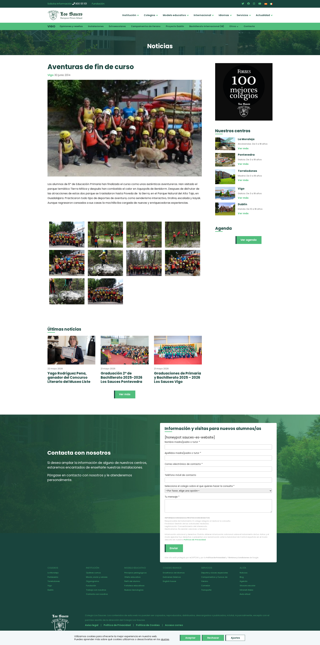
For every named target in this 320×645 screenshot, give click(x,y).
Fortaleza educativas (134, 585)
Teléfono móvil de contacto (180, 475)
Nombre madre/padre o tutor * (182, 442)
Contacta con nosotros (97, 594)
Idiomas (224, 15)
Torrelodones (54, 581)
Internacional (202, 15)
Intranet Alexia (246, 590)
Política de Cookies (148, 625)
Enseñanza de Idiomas (174, 572)
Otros (232, 26)
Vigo (51, 26)
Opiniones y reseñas (71, 26)
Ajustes (235, 637)
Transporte (206, 590)
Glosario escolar (247, 585)
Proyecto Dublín (175, 26)
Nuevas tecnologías (134, 590)
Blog (242, 577)
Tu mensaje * (172, 496)
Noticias (244, 572)
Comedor (205, 585)
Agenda (243, 581)
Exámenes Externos (172, 577)
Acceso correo (174, 625)
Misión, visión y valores (97, 577)
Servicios (242, 15)
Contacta (249, 26)
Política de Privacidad (195, 539)
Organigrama (92, 581)
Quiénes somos (93, 572)
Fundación (98, 3)
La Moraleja (53, 572)
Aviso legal (91, 625)
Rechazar (213, 637)
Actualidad (263, 15)
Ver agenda (248, 240)
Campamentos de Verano (145, 26)
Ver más (124, 394)
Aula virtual (245, 594)
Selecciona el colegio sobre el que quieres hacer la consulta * (199, 486)
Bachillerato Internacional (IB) (206, 26)
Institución (129, 15)
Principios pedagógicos (135, 572)
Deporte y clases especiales (214, 572)
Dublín (51, 590)
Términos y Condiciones (238, 557)
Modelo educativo (174, 15)
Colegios (149, 15)
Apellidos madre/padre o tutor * (183, 453)
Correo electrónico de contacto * (183, 464)
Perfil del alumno (132, 581)
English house (169, 581)
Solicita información (60, 3)
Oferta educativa (132, 577)
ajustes (165, 639)
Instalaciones (96, 26)
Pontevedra (53, 577)
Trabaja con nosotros (96, 590)
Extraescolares (117, 26)
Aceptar (190, 637)
